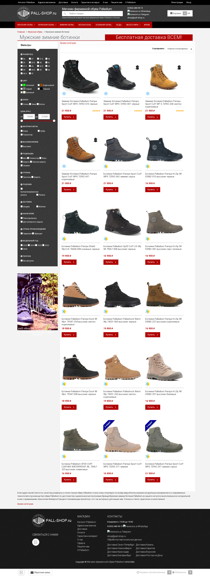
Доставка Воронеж (146, 552)
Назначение (28, 214)
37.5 (41, 59)
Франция (38, 234)
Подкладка (28, 154)
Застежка (27, 202)
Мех (25, 158)
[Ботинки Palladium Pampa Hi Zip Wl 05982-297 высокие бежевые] (164, 367)
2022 (46, 245)
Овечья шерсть (39, 162)
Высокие (27, 146)
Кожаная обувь (103, 25)
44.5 (33, 70)
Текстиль (27, 177)
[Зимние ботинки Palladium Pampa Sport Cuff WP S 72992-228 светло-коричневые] (164, 77)
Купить (68, 117)
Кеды (118, 25)
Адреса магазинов (46, 2)
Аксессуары (132, 25)
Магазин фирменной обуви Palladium (87, 9)
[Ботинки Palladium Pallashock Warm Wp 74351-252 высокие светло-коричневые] (122, 367)
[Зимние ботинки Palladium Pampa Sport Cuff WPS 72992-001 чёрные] (122, 77)
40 (40, 63)
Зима (33, 104)
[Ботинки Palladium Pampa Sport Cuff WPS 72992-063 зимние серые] (122, 149)
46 (48, 70)
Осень (26, 104)
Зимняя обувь (67, 25)
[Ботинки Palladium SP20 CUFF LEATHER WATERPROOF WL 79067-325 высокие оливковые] (81, 439)
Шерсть (26, 162)
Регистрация (177, 2)
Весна (42, 104)
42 (32, 66)
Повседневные (30, 218)
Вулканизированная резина (28, 193)
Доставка (63, 2)
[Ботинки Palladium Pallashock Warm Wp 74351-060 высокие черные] (122, 294)
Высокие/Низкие (30, 142)
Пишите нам (116, 2)
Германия (27, 234)
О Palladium (130, 2)
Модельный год (30, 241)
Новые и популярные (178, 48)
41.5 (25, 66)
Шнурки (26, 207)
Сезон (25, 100)
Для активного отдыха (33, 222)
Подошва (27, 184)
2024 (32, 245)
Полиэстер (27, 135)
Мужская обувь (46, 25)
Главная (21, 32)
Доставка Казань (145, 544)
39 (24, 63)
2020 (25, 249)
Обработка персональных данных (124, 539)
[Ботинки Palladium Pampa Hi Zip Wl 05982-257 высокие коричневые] (164, 294)
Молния (42, 207)
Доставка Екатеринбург (119, 555)
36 (24, 59)
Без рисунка (28, 261)
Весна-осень (85, 25)
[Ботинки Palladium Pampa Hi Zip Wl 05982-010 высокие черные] (164, 149)
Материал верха (30, 127)
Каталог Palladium (26, 2)
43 (48, 66)
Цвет (24, 81)
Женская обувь (25, 25)
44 (24, 70)
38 (48, 59)
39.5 (33, 63)
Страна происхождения (34, 229)
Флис (44, 158)
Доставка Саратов (145, 548)
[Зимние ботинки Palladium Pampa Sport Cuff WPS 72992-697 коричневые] (81, 149)
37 (32, 59)
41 (48, 63)
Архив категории (68, 43)
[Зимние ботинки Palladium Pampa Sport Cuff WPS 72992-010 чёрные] (81, 77)
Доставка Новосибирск (119, 548)
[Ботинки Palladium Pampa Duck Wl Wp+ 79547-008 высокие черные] (81, 367)
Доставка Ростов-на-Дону (149, 555)
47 (32, 73)
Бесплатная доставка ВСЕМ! (149, 37)
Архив (147, 25)
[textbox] (95, 13)
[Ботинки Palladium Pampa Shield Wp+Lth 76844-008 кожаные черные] (81, 222)
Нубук (42, 131)
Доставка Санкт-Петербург (120, 544)
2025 (25, 245)
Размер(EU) (27, 54)
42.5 (41, 66)
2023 (39, 245)
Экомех (26, 166)
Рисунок (26, 256)
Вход (188, 2)
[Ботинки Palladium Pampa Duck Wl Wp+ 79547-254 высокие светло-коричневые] (81, 294)
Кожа (25, 131)
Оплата (74, 2)
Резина (41, 195)
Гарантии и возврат (90, 2)
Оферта (81, 543)
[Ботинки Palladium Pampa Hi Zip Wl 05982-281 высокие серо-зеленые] (164, 222)
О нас (105, 2)
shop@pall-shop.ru (136, 18)
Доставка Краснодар (118, 552)
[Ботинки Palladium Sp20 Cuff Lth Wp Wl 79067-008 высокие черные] (122, 222)
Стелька (26, 173)
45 (40, 70)
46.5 (25, 73)
